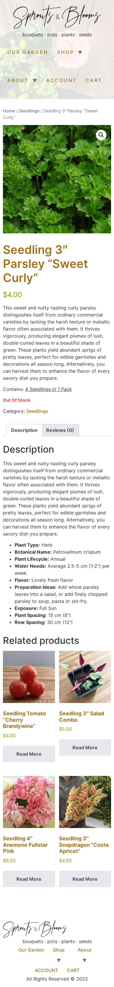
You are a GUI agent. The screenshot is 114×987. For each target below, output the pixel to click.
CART (94, 80)
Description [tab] (24, 430)
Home (9, 111)
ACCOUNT (61, 80)
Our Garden (27, 52)
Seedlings (29, 111)
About (18, 80)
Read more (29, 754)
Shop (65, 52)
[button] (101, 135)
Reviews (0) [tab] (60, 430)
